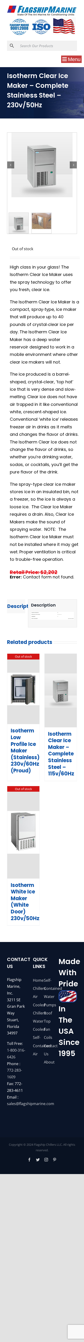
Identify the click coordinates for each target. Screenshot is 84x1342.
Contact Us (47, 1050)
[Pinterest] (54, 1160)
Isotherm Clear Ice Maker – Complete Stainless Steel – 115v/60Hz (61, 754)
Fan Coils (47, 1033)
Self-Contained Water (47, 988)
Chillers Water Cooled (36, 1021)
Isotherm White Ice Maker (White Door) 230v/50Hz (25, 902)
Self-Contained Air (36, 1045)
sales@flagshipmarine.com (30, 1103)
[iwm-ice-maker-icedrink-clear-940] (42, 165)
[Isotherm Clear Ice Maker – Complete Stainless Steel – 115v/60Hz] (61, 690)
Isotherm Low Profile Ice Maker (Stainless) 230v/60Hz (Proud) (25, 750)
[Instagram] (46, 1160)
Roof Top (47, 1017)
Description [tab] (16, 606)
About (47, 1062)
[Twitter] (38, 1160)
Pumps (47, 1004)
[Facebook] (29, 1160)
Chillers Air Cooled (36, 996)
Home (36, 980)
